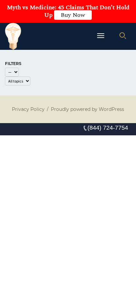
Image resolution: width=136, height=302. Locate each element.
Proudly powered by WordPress (87, 109)
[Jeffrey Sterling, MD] (13, 36)
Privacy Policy (28, 109)
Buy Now (73, 15)
